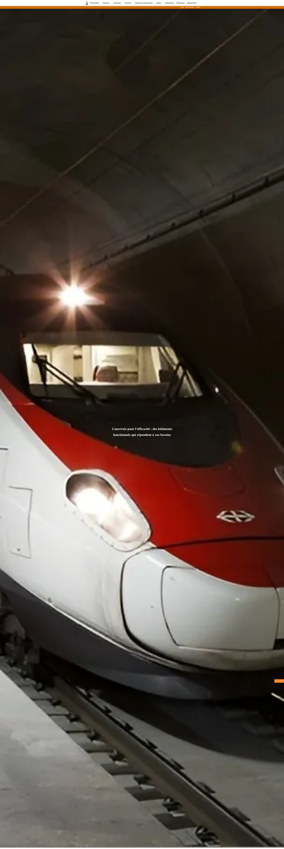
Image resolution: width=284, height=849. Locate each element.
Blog (182, 7)
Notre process (189, 7)
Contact (198, 7)
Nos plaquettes (279, 681)
